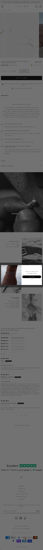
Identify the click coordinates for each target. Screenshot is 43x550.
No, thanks (31, 279)
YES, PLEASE (32, 276)
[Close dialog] (41, 266)
